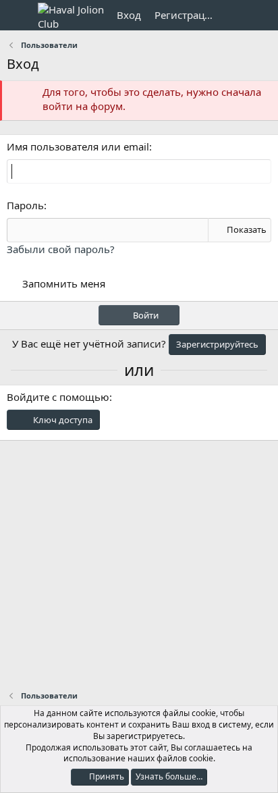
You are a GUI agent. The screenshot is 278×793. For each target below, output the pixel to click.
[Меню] (18, 15)
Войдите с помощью (58, 397)
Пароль (25, 205)
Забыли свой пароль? (61, 249)
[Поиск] (262, 15)
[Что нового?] (235, 15)
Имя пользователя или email (78, 146)
